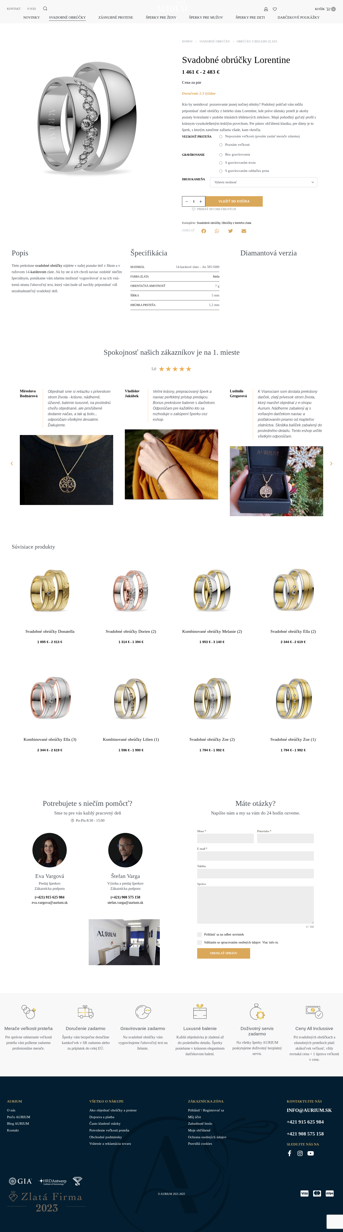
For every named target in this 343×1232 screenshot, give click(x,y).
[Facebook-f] (290, 1153)
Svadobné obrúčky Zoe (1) (293, 739)
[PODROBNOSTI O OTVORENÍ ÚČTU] (266, 9)
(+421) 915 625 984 (49, 897)
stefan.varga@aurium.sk (125, 903)
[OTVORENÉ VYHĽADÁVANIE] (45, 8)
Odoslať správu (223, 953)
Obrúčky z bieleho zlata (257, 41)
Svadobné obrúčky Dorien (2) (131, 631)
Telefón (201, 866)
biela (216, 276)
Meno (201, 831)
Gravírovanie (193, 155)
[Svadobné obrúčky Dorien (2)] (131, 590)
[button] (213, 209)
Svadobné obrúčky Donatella (49, 631)
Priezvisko (264, 831)
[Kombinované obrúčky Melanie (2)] (212, 590)
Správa (201, 884)
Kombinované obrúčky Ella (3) (50, 739)
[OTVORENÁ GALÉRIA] (87, 118)
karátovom (38, 272)
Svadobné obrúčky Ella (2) (293, 631)
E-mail (202, 848)
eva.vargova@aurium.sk (50, 903)
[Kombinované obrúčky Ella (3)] (50, 698)
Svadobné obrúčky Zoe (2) (212, 739)
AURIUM (166, 1194)
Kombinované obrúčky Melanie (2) (212, 631)
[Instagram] (300, 1153)
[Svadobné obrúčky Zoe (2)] (212, 698)
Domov (187, 41)
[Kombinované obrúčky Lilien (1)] (131, 698)
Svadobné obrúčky (215, 41)
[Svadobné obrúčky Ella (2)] (293, 590)
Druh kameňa (193, 179)
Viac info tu (270, 942)
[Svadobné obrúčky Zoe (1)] (293, 698)
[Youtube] (311, 1153)
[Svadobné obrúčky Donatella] (50, 590)
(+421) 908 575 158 (125, 897)
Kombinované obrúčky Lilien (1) (131, 739)
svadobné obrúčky (48, 266)
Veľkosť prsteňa (196, 136)
